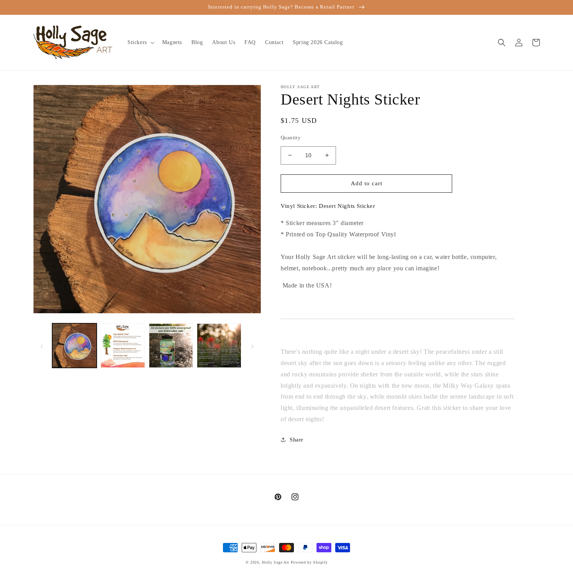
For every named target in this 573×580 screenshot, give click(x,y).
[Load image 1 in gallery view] (74, 345)
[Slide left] (41, 345)
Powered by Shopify (309, 562)
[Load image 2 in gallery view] (123, 345)
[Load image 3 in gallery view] (171, 345)
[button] (140, 42)
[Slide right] (252, 345)
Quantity (291, 137)
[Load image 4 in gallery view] (219, 345)
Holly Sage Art (275, 562)
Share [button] (296, 440)
